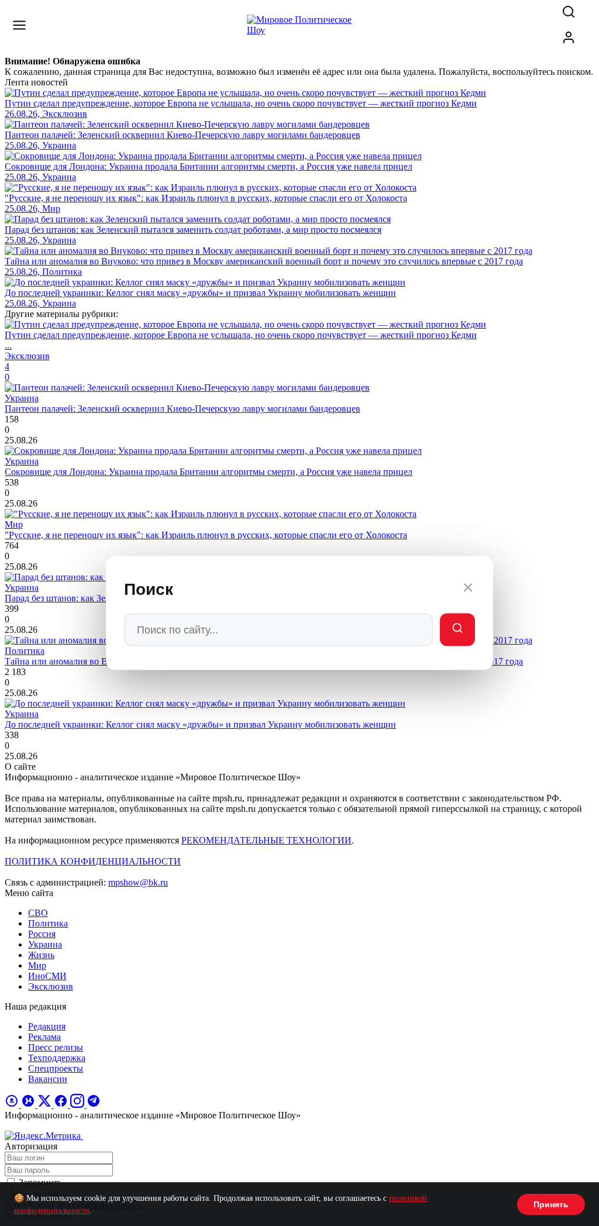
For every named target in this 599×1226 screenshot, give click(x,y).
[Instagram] (78, 1105)
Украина (45, 944)
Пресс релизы (55, 1047)
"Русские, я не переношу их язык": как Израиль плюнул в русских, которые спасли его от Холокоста (206, 535)
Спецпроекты (55, 1068)
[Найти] (457, 630)
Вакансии (47, 1079)
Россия (42, 934)
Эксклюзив (50, 986)
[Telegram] (94, 1105)
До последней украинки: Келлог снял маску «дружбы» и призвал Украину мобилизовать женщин (200, 724)
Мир (37, 965)
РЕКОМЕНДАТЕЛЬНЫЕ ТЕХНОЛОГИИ (266, 840)
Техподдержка (56, 1058)
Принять (551, 1204)
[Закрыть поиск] (468, 589)
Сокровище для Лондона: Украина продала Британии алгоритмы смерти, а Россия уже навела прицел (208, 472)
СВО (38, 913)
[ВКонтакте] (29, 1105)
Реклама (44, 1037)
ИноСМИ (47, 976)
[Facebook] (62, 1105)
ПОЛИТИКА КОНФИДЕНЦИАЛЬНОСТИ (93, 861)
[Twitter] (45, 1105)
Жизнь (41, 955)
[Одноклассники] (13, 1105)
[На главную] (299, 30)
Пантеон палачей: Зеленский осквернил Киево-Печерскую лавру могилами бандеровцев (182, 409)
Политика (48, 923)
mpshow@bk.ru (138, 882)
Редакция (47, 1026)
